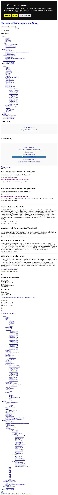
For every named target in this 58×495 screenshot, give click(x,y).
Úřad (4, 43)
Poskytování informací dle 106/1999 (14, 419)
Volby (7, 48)
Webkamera (9, 85)
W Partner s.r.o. (28, 493)
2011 (10, 467)
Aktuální (11, 405)
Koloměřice (11, 322)
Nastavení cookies (22, 297)
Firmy (10, 391)
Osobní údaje (9, 105)
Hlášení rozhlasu (10, 50)
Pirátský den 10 (18, 456)
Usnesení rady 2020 (13, 337)
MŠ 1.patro (17, 452)
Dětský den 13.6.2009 (20, 463)
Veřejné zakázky (10, 80)
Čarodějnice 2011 (19, 442)
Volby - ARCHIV (13, 410)
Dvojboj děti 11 (18, 448)
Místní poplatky (9, 411)
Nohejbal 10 (17, 457)
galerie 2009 (14, 461)
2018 (10, 476)
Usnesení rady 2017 (13, 341)
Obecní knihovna (10, 109)
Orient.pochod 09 (19, 462)
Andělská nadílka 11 (19, 437)
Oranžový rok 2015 (13, 99)
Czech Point (9, 414)
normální (13, 26)
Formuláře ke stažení (10, 47)
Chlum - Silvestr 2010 (20, 460)
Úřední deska (9, 45)
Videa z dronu (15, 430)
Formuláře (8, 59)
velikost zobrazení (5, 26)
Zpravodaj (8, 83)
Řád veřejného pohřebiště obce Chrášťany (15, 58)
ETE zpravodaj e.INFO (14, 90)
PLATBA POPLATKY (8, 63)
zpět (1, 166)
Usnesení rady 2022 (13, 335)
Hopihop (11, 395)
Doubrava (11, 324)
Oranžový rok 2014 (13, 100)
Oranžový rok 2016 (13, 97)
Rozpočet (8, 74)
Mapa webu (15, 297)
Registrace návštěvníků (11, 106)
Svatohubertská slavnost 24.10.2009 (23, 466)
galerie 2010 (14, 454)
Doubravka (11, 323)
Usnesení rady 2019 (13, 339)
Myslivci (11, 396)
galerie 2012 (14, 432)
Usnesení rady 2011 (13, 349)
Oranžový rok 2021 (13, 91)
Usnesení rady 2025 (13, 331)
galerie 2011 (14, 434)
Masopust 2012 (18, 433)
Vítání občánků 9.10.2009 (20, 465)
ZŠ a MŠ (8, 108)
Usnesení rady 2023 (13, 333)
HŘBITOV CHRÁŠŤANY (9, 56)
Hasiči (10, 393)
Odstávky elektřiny (10, 54)
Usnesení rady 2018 (13, 340)
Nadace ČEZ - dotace (14, 88)
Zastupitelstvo (9, 41)
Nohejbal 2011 (18, 443)
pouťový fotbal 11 (19, 447)
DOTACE (8, 81)
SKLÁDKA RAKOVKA (9, 61)
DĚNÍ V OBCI (6, 49)
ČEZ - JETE (9, 87)
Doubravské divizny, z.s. (14, 397)
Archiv (10, 406)
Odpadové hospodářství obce (12, 77)
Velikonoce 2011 (18, 440)
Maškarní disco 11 (19, 438)
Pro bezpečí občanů (10, 480)
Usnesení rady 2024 (13, 332)
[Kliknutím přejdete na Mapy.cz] (8, 313)
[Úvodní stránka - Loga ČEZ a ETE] (29, 127)
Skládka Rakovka (10, 62)
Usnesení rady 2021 (13, 336)
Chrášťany (11, 321)
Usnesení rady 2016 (13, 342)
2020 (10, 479)
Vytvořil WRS (4, 493)
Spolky (7, 111)
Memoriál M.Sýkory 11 (20, 444)
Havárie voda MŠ (19, 451)
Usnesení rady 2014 (13, 345)
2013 (10, 470)
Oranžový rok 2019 (13, 94)
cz (1, 167)
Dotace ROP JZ (12, 358)
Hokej (10, 400)
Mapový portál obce (10, 82)
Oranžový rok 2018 (13, 95)
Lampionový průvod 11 (20, 435)
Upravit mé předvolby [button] (25, 15)
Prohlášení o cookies (31, 297)
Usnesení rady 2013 (13, 346)
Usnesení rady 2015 (13, 344)
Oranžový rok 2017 (13, 96)
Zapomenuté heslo (13, 386)
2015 (10, 472)
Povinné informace (10, 412)
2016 (10, 474)
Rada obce (8, 73)
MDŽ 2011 (17, 439)
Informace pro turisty (11, 426)
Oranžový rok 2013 (13, 101)
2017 (10, 475)
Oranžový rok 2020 (13, 92)
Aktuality (8, 53)
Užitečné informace (10, 86)
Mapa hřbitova (9, 57)
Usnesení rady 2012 (13, 347)
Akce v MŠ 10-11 (19, 453)
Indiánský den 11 (18, 446)
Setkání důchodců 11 (19, 449)
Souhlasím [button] (7, 15)
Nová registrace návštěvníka (15, 384)
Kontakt (8, 39)
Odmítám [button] (15, 15)
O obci (7, 38)
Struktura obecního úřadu (12, 44)
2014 (10, 471)
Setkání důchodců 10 (19, 458)
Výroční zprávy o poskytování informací (15, 418)
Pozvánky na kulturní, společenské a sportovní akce (17, 52)
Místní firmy (9, 110)
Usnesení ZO (9, 72)
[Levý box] (29, 147)
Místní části (8, 40)
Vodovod (8, 78)
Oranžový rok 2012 (13, 103)
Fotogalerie (8, 428)
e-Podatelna (8, 415)
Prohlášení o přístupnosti (6, 297)
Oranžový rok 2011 (13, 104)
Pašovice (11, 326)
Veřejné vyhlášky (10, 416)
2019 (10, 477)
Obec (4, 36)
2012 (10, 469)
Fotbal (10, 398)
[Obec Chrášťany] (12, 23)
